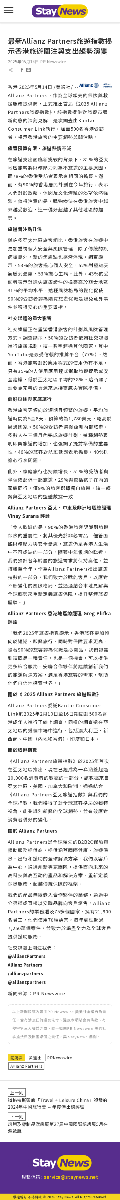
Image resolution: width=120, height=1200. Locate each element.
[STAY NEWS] (60, 11)
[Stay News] (60, 1162)
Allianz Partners (26, 1066)
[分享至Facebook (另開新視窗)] (22, 70)
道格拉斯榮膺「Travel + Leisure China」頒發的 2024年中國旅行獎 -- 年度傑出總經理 (57, 1103)
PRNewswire (59, 1057)
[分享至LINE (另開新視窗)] (28, 70)
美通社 (35, 1057)
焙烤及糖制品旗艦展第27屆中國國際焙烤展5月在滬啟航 (58, 1127)
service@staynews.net (71, 1176)
